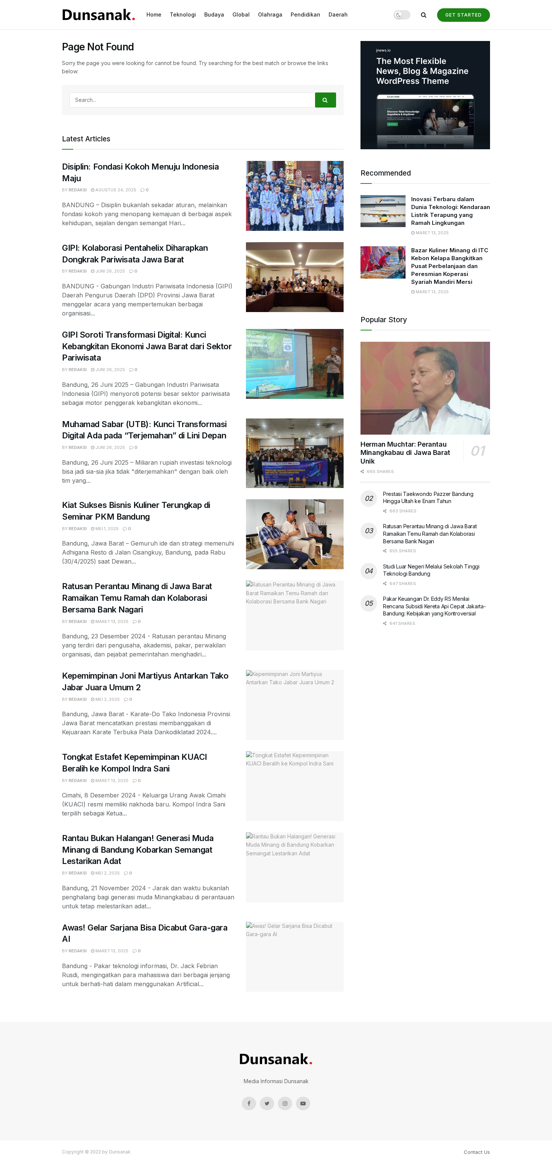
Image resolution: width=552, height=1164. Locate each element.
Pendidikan (305, 14)
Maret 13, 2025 (111, 621)
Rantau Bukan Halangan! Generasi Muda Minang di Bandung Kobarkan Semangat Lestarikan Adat (137, 849)
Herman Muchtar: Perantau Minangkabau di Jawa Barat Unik (405, 452)
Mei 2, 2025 (107, 699)
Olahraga (270, 14)
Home (153, 14)
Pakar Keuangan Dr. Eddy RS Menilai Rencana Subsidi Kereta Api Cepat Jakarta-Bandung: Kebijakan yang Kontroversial (434, 606)
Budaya (214, 14)
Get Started (463, 15)
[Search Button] (325, 100)
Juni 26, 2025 (109, 271)
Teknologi (183, 14)
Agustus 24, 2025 (115, 189)
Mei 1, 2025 (106, 528)
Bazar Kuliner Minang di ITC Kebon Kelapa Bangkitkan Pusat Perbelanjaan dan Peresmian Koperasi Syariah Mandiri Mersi (449, 266)
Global (241, 14)
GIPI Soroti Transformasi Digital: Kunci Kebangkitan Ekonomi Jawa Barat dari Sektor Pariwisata (147, 346)
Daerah (338, 14)
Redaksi (78, 189)
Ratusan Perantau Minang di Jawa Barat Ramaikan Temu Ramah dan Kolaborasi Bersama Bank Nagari (137, 597)
